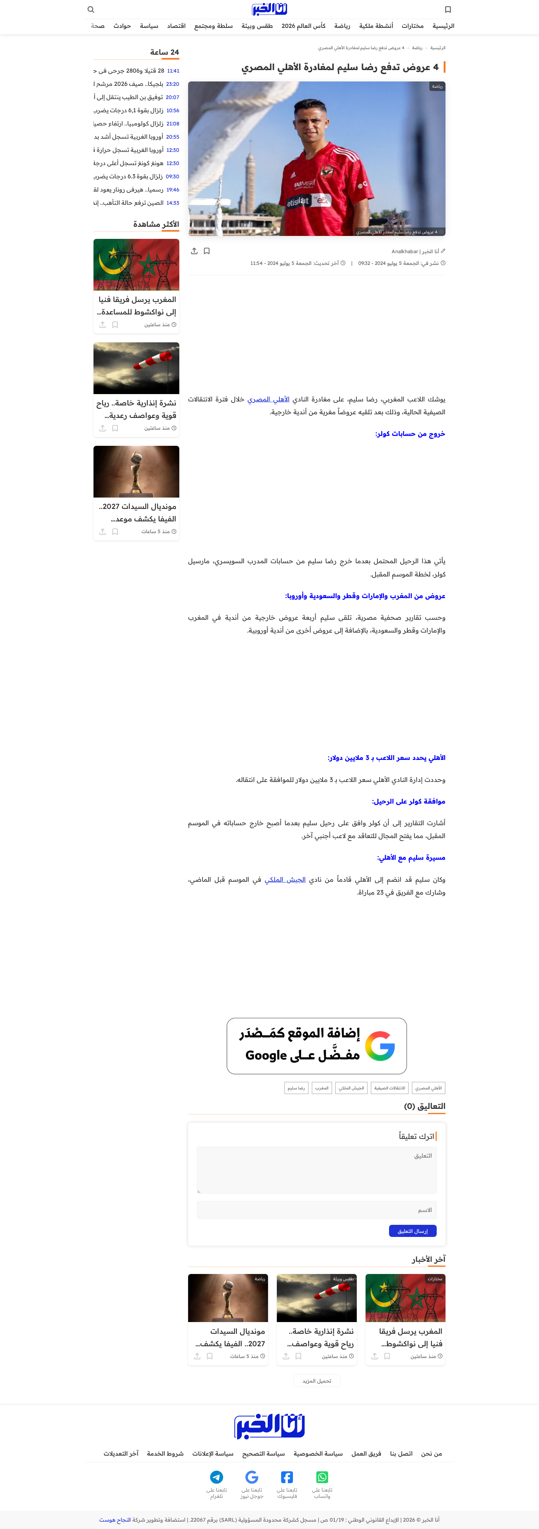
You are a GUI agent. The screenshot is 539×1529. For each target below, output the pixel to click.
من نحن (431, 1453)
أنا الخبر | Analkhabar (416, 251)
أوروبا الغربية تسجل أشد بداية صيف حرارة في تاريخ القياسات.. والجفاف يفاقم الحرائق (128, 136)
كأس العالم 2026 (304, 25)
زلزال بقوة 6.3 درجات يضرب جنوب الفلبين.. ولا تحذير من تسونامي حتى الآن (128, 176)
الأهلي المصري (268, 399)
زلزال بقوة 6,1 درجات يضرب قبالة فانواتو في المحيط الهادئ (129, 110)
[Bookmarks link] (448, 9)
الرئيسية (443, 25)
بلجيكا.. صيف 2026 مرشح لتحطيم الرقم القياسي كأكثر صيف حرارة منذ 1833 (128, 83)
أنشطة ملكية (376, 25)
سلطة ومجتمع (213, 25)
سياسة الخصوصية (318, 1453)
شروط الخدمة (165, 1453)
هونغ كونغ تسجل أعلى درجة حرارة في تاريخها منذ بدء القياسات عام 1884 (129, 163)
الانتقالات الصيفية (389, 1088)
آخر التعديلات (121, 1453)
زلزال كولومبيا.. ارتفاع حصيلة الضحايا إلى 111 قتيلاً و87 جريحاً (129, 123)
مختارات (413, 25)
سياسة (149, 25)
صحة (98, 25)
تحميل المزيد (316, 1380)
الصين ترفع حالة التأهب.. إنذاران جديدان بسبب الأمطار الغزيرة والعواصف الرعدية (129, 202)
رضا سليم (296, 1088)
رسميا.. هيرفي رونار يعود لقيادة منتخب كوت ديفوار (129, 189)
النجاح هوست (115, 1520)
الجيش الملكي (285, 879)
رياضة (342, 25)
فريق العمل (366, 1453)
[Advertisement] (316, 338)
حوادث (122, 25)
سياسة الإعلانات (213, 1453)
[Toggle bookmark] (207, 251)
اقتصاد (176, 25)
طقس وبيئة (257, 25)
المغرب (322, 1088)
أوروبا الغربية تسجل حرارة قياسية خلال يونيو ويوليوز (129, 149)
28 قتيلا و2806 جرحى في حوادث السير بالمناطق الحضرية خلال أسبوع (129, 70)
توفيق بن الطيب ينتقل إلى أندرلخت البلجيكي (128, 97)
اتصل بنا (401, 1453)
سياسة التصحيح (263, 1453)
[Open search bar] (91, 9)
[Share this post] (194, 251)
